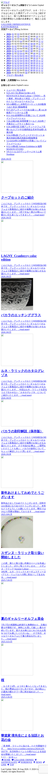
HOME (7, 760)
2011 (8, 70)
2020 (8, 48)
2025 (8, 36)
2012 (8, 68)
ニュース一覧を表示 (16, 90)
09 (34, 39)
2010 (8, 73)
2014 (8, 63)
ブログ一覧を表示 (14, 75)
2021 (8, 46)
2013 (8, 65)
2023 (8, 41)
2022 (8, 44)
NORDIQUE (12, 27)
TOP (12, 764)
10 (37, 36)
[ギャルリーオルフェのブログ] (5, 2)
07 (29, 36)
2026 (8, 34)
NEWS (39, 762)
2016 (8, 58)
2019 (8, 51)
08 (32, 44)
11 (40, 39)
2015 (8, 60)
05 (24, 39)
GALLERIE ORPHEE (11, 24)
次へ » (14, 757)
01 (13, 34)
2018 (8, 53)
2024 (8, 39)
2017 (8, 56)
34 (10, 757)
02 (16, 46)
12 (42, 41)
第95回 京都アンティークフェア (26, 129)
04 (21, 41)
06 (26, 46)
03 (18, 34)
